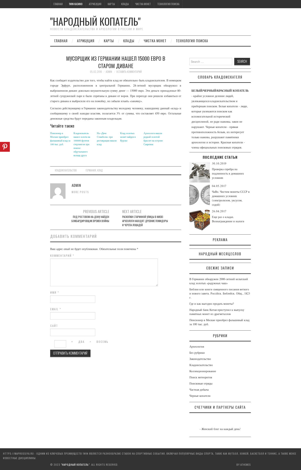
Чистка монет (143, 4)
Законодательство (200, 359)
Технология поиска (168, 4)
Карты (111, 4)
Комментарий (62, 255)
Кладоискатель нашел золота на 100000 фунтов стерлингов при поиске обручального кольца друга (82, 144)
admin (109, 72)
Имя (54, 292)
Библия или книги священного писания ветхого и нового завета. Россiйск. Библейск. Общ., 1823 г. (219, 293)
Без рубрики (197, 353)
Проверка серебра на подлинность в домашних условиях (228, 173)
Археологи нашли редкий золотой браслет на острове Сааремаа (153, 138)
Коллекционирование (202, 371)
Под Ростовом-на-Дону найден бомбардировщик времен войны (90, 219)
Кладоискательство (66, 170)
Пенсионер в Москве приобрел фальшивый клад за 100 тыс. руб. (60, 138)
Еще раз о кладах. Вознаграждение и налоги (228, 219)
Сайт (54, 326)
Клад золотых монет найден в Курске (128, 136)
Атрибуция (95, 4)
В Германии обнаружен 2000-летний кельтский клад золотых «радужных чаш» (218, 281)
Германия (91, 170)
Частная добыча (199, 389)
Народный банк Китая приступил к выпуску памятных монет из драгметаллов (216, 312)
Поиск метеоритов (200, 377)
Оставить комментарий (129, 72)
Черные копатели (199, 396)
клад (100, 170)
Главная (58, 4)
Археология (196, 346)
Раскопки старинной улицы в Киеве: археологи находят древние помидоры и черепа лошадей (145, 221)
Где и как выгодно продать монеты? (211, 304)
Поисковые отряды (200, 383)
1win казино (76, 4)
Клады (125, 4)
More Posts (80, 192)
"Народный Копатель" (95, 21)
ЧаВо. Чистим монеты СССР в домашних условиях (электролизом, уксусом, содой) (231, 198)
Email (55, 309)
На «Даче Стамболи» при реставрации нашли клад (107, 138)
